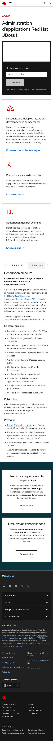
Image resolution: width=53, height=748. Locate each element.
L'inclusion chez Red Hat (10, 713)
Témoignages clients (10, 662)
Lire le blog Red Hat (35, 710)
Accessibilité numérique (36, 733)
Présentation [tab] (18, 265)
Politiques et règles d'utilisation (13, 733)
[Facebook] (15, 587)
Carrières (31, 704)
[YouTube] (9, 587)
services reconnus (16, 646)
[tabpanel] (26, 365)
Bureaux (31, 707)
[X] (22, 587)
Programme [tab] (37, 265)
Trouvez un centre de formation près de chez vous (26, 90)
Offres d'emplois (34, 668)
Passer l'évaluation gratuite (19, 425)
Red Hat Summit (8, 717)
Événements (6, 707)
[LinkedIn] (3, 587)
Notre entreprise (8, 653)
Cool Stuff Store (33, 713)
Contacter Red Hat (8, 710)
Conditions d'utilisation (36, 730)
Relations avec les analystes (13, 667)
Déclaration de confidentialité (12, 730)
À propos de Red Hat (9, 704)
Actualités (6, 672)
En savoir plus (13, 194)
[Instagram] (28, 587)
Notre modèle (7, 658)
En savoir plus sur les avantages (23, 150)
